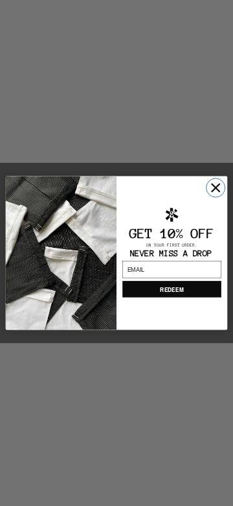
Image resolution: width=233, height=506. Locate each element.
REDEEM (171, 289)
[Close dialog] (215, 187)
